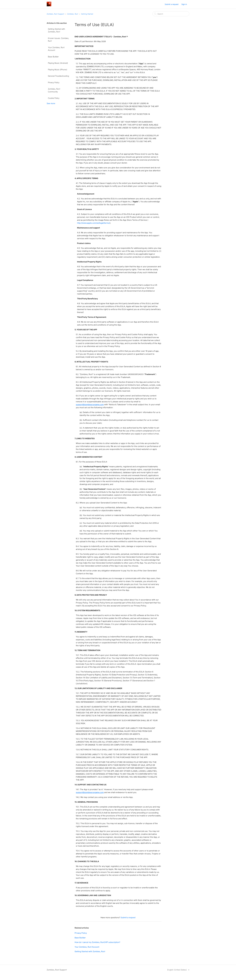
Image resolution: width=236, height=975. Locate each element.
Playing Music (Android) (58, 63)
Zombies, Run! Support (55, 14)
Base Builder (53, 56)
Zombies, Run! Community (54, 90)
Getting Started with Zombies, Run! (56, 30)
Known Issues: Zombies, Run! (58, 39)
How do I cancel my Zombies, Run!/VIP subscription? (97, 942)
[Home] (49, 5)
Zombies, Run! (72, 14)
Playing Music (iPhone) (57, 69)
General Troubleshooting (58, 76)
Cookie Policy (53, 98)
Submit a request (171, 4)
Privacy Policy (53, 82)
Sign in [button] (184, 4)
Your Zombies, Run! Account (56, 48)
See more (51, 103)
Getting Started (87, 14)
